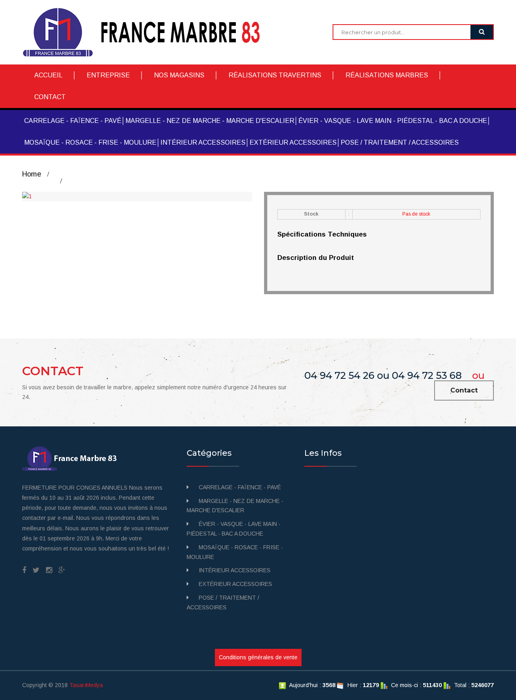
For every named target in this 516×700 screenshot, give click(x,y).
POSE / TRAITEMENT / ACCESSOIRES (400, 142)
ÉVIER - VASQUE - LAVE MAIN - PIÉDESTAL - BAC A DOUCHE (392, 120)
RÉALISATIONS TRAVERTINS (275, 75)
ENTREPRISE (108, 75)
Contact (464, 390)
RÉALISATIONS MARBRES (386, 75)
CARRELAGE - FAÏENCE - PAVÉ (72, 120)
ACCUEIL (48, 75)
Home (31, 174)
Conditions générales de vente (258, 657)
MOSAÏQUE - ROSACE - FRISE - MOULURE (90, 142)
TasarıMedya (86, 685)
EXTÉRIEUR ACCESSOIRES (293, 142)
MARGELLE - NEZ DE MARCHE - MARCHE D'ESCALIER (209, 120)
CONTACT (50, 96)
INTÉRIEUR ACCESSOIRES (203, 142)
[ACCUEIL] (147, 32)
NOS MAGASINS (179, 75)
